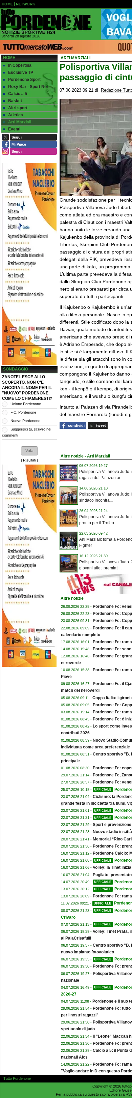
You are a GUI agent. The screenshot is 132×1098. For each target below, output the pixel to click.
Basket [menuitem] (15, 100)
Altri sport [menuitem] (17, 108)
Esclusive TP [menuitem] (20, 72)
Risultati (29, 460)
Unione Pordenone (25, 404)
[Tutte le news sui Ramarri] (46, 21)
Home (9, 57)
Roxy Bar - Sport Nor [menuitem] (28, 86)
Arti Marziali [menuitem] (19, 122)
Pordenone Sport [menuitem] (24, 79)
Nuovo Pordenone (25, 421)
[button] (29, 450)
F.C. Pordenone (23, 412)
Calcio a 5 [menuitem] (17, 93)
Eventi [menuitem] (14, 129)
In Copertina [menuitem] (19, 65)
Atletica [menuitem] (15, 115)
